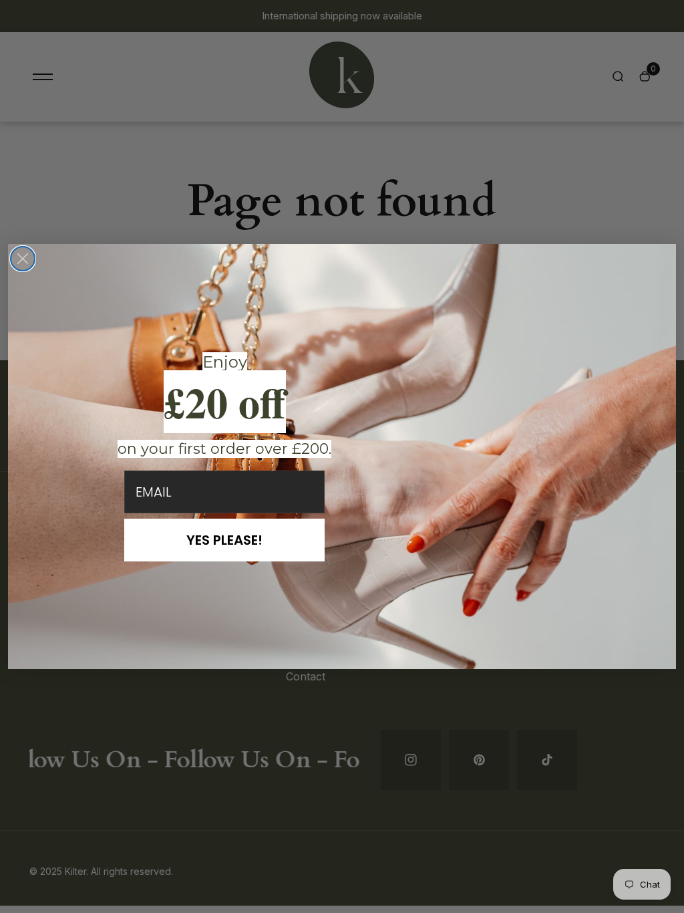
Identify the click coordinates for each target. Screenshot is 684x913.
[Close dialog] (23, 259)
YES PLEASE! (224, 540)
